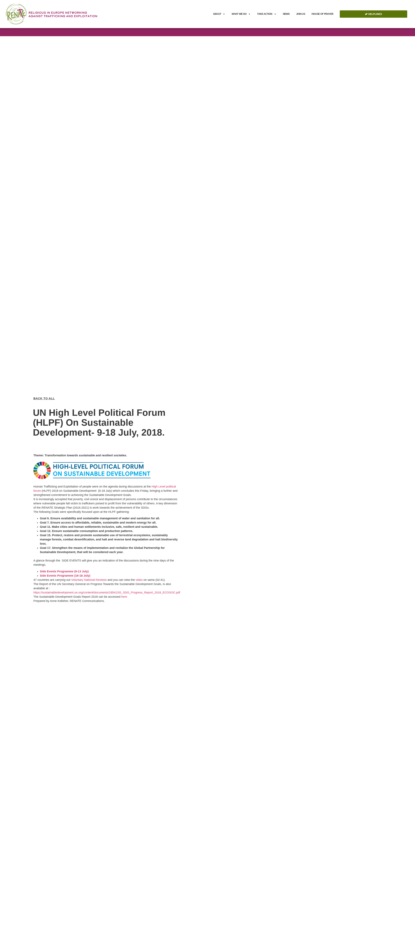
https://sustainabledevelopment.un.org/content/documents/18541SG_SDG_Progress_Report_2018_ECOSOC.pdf (106, 592)
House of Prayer (322, 13)
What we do (239, 13)
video (139, 579)
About (217, 13)
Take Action (264, 13)
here (124, 596)
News (286, 13)
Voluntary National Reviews (89, 579)
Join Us (300, 13)
